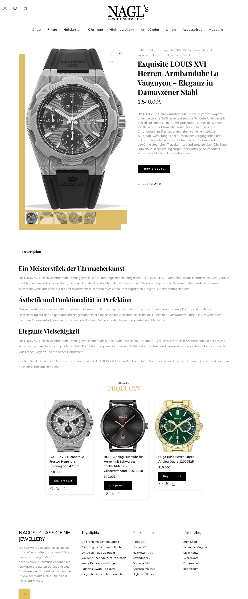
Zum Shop (190, 541)
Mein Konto (190, 552)
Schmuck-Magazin (195, 547)
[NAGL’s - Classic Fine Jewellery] (128, 12)
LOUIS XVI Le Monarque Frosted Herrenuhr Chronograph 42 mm (66, 461)
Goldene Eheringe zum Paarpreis (104, 558)
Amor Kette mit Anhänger (99, 563)
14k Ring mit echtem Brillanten (102, 547)
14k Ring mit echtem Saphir (100, 541)
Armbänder (150, 29)
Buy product (154, 168)
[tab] (32, 252)
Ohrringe (95, 29)
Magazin (216, 29)
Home (141, 50)
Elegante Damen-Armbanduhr (102, 574)
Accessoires (192, 29)
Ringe (52, 29)
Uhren (171, 29)
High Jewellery (121, 29)
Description (31, 251)
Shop (36, 29)
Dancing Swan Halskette (98, 568)
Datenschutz (191, 563)
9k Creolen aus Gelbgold (98, 552)
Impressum (190, 568)
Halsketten (73, 29)
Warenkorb (191, 558)
